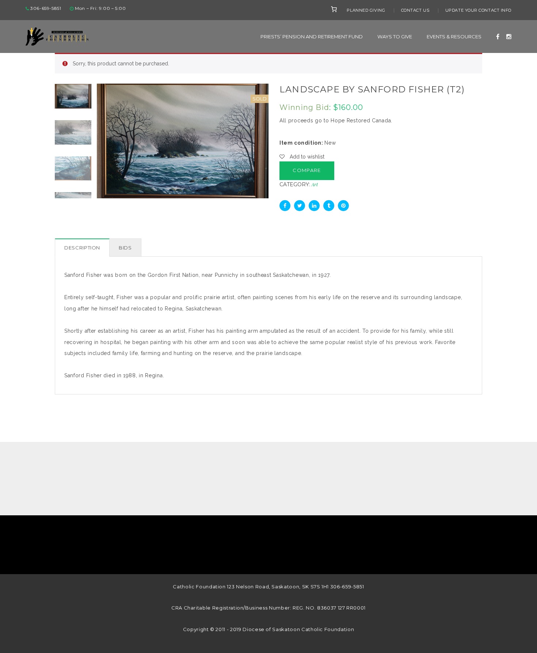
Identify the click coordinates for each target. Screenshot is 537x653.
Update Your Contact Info (478, 10)
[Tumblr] (328, 205)
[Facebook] (284, 205)
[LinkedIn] (314, 205)
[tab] (82, 247)
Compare (307, 170)
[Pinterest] (343, 205)
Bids (125, 248)
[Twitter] (299, 205)
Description (82, 248)
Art (314, 184)
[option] (182, 141)
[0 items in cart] (333, 9)
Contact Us (415, 10)
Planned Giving (366, 10)
